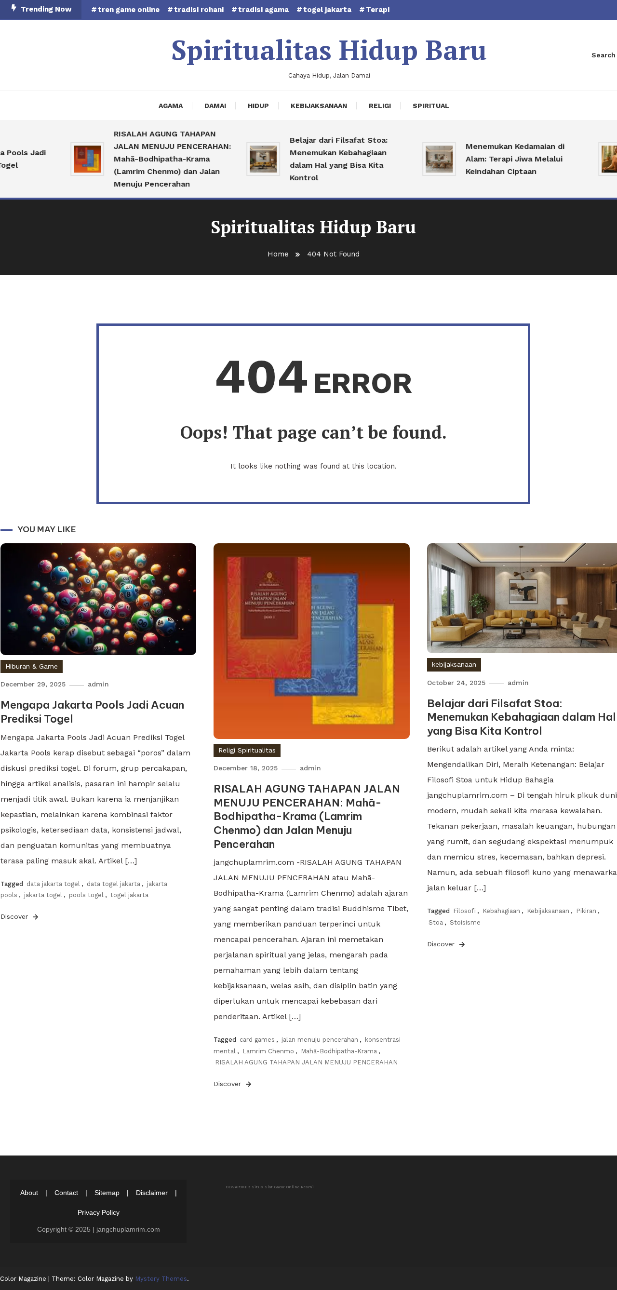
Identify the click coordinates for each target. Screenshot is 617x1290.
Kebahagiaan (501, 910)
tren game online (129, 9)
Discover (15, 916)
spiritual (431, 105)
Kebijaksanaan (548, 910)
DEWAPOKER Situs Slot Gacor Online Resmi (270, 1187)
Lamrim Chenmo (268, 1051)
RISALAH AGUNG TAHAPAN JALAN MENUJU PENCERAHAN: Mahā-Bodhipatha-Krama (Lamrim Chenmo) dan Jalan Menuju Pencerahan (159, 158)
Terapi (377, 9)
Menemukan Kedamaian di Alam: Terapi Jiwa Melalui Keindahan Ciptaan (502, 159)
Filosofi (464, 910)
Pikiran (586, 910)
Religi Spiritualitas (247, 750)
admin (98, 684)
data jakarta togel (53, 883)
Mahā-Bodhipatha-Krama (339, 1051)
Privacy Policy (99, 1212)
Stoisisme (465, 922)
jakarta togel (43, 895)
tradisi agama (263, 9)
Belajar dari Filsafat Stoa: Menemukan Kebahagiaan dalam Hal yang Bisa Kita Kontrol (326, 158)
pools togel (86, 895)
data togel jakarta (113, 883)
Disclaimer (152, 1192)
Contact (66, 1192)
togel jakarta (327, 9)
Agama (171, 105)
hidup (258, 105)
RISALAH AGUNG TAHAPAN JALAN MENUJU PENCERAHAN (306, 1062)
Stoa (436, 922)
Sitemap (107, 1192)
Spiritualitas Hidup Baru (329, 49)
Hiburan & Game (31, 666)
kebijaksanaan (319, 105)
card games (257, 1039)
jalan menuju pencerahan (320, 1039)
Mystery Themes (161, 1278)
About (29, 1192)
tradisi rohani (199, 9)
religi (380, 105)
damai (215, 105)
